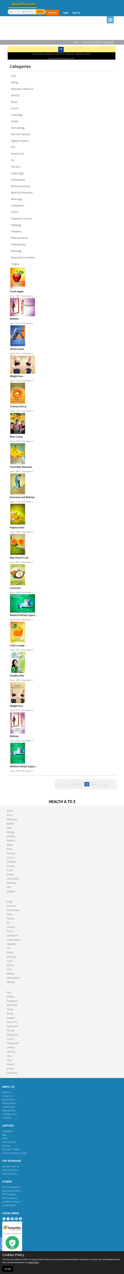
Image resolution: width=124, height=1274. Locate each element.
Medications (13, 978)
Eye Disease (13, 910)
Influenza (11, 956)
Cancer (10, 857)
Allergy (10, 832)
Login (66, 12)
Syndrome (12, 1026)
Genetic (11, 927)
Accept (8, 1269)
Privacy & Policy (9, 1103)
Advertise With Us (10, 1166)
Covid (10, 870)
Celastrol (11, 861)
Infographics (8, 1131)
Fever (10, 914)
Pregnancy (12, 1001)
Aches (10, 811)
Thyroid (11, 1030)
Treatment (12, 1034)
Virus (9, 1060)
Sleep (10, 1009)
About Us (6, 1092)
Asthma (11, 840)
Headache (12, 935)
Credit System (9, 1205)
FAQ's (5, 1138)
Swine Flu (12, 1022)
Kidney (10, 965)
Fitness (10, 918)
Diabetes (11, 883)
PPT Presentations (11, 1187)
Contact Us (7, 1095)
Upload (52, 12)
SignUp (76, 12)
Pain (9, 992)
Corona (11, 866)
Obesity (11, 982)
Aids (9, 827)
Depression (13, 878)
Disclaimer (7, 1117)
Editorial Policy (9, 1110)
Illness (10, 952)
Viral (9, 1056)
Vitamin (11, 1064)
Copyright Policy (9, 1114)
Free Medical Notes (11, 1190)
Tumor (10, 1039)
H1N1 (10, 931)
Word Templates (10, 1198)
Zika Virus (12, 1072)
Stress (10, 1013)
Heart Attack (13, 939)
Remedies (12, 1005)
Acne (9, 815)
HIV (9, 948)
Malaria (11, 973)
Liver (9, 969)
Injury (10, 961)
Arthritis (11, 836)
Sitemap (6, 1145)
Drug (9, 901)
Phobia (10, 996)
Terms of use (8, 1099)
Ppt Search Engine (11, 1149)
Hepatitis (11, 944)
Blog (4, 1134)
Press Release (9, 1142)
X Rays (10, 1068)
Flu (8, 922)
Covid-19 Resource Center (14, 1152)
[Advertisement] (62, 32)
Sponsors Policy (9, 1173)
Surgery (11, 1017)
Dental (10, 874)
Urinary (11, 1047)
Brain (9, 849)
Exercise (11, 906)
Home (76, 42)
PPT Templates (9, 1194)
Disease (11, 891)
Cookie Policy (8, 1106)
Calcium (11, 853)
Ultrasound (13, 1043)
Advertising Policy (10, 1170)
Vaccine (11, 1051)
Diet (9, 887)
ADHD (10, 823)
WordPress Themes (11, 1201)
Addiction (12, 819)
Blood (10, 844)
